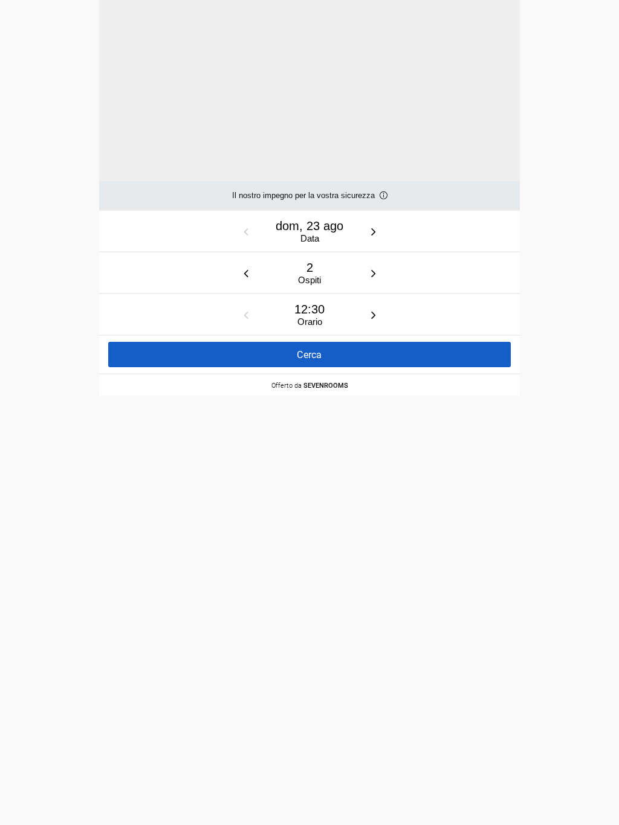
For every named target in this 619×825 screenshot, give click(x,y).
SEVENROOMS (325, 385)
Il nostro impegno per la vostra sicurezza (303, 200)
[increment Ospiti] (373, 273)
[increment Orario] (373, 314)
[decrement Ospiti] (246, 273)
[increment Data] (373, 231)
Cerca (309, 355)
